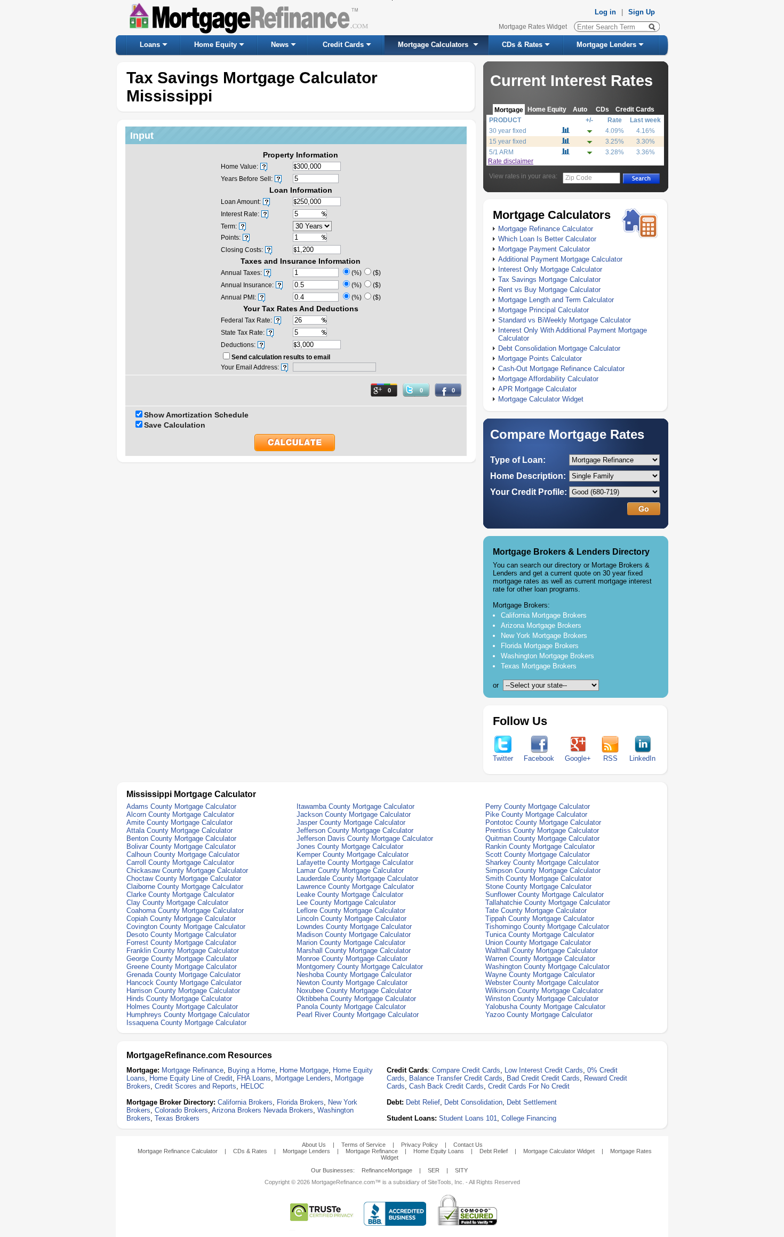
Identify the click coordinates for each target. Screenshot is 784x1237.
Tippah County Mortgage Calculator (539, 919)
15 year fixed (507, 141)
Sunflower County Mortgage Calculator (544, 895)
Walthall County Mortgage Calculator (541, 951)
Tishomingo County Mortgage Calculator (547, 927)
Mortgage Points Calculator (540, 358)
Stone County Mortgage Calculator (538, 887)
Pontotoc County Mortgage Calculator (543, 822)
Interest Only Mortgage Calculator (550, 269)
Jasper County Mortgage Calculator (351, 822)
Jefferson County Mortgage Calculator (355, 830)
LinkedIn (642, 758)
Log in (605, 12)
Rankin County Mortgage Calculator (540, 846)
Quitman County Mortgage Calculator (542, 838)
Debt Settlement (532, 1102)
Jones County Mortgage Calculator (350, 846)
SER (433, 1170)
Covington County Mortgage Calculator (185, 927)
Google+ (578, 758)
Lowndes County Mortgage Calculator (354, 927)
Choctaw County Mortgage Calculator (183, 878)
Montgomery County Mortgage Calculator (360, 967)
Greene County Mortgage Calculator (181, 967)
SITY (461, 1170)
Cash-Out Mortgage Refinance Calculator (561, 369)
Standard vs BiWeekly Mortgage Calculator (564, 320)
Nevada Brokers (288, 1110)
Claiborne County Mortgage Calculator (184, 887)
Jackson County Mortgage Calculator (354, 814)
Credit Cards (343, 45)
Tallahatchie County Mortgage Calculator (547, 903)
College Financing (528, 1118)
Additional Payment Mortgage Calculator (560, 259)
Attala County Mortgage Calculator (179, 830)
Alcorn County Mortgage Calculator (180, 814)
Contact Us (468, 1144)
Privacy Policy (419, 1144)
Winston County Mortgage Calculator (541, 999)
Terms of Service (363, 1144)
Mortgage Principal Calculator (543, 310)
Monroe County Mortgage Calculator (352, 959)
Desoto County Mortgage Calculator (181, 935)
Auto (580, 109)
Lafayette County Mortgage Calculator (355, 862)
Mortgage (508, 109)
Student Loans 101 (468, 1118)
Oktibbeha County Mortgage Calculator (356, 999)
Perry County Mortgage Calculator (537, 806)
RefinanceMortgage (387, 1170)
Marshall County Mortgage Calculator (354, 951)
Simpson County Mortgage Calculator (543, 870)
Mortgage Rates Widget (533, 26)
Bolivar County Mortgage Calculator (181, 846)
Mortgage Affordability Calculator (548, 379)
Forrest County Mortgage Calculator (181, 943)
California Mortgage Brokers (544, 615)
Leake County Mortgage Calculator (350, 895)
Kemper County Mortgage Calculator (353, 854)
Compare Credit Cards (466, 1070)
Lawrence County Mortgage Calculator (355, 887)
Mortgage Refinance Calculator (545, 229)
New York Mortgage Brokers (544, 636)
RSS (610, 758)
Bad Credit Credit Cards (543, 1078)
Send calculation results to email (280, 357)
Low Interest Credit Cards (544, 1070)
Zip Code (578, 178)
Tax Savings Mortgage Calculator (549, 279)
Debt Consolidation (473, 1102)
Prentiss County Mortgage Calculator (542, 830)
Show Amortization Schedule (196, 415)
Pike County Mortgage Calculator (536, 814)
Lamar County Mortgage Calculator (350, 870)
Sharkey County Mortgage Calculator (542, 862)
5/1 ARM (501, 152)
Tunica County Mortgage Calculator (539, 935)
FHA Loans (254, 1078)
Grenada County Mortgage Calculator (183, 975)
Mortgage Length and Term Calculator (556, 300)
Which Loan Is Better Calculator (547, 239)
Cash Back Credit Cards (446, 1086)
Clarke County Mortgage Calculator (180, 895)
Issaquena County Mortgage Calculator (186, 1023)
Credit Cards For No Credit (529, 1086)
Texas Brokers (177, 1118)
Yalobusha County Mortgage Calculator (545, 1007)
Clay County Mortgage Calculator (177, 903)
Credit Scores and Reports (195, 1086)
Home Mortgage (304, 1070)
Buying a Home (251, 1070)
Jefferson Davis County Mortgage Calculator (365, 838)
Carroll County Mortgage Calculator (180, 862)
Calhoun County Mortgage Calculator (182, 854)
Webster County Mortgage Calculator (542, 983)
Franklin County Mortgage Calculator (182, 951)
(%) (356, 273)
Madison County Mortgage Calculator (354, 935)
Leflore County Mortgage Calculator (351, 911)
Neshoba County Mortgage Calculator (354, 975)
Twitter (503, 758)
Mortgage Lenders (606, 45)
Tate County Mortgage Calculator (536, 911)
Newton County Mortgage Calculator (352, 983)
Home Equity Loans (438, 1151)
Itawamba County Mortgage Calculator (355, 806)
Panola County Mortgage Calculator (351, 1007)
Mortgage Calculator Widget (540, 399)
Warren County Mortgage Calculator (540, 959)
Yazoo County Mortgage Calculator (539, 1015)
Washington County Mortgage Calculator (547, 967)
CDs (602, 109)
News (280, 45)
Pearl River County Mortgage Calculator (358, 1015)
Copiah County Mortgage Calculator (181, 919)
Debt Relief (423, 1102)
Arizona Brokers (236, 1110)
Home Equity (215, 45)
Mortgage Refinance (192, 1070)
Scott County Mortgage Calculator (537, 854)
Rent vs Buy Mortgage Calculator (549, 290)
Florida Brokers (300, 1102)
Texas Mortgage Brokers (539, 666)
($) (377, 273)
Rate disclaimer (510, 161)
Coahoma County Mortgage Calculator (185, 911)
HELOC (252, 1086)
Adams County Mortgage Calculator (181, 806)
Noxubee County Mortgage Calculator (354, 991)
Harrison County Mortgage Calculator (183, 991)
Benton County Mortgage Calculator (181, 838)
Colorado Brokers (181, 1110)
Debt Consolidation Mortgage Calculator (559, 348)
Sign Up (641, 12)
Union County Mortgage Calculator (538, 943)
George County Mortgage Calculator (181, 959)
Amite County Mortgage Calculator (179, 822)
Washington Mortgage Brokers (547, 656)
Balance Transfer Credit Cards (455, 1078)
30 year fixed (507, 131)
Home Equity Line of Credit (191, 1078)
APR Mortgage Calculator (537, 389)
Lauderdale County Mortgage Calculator (357, 878)
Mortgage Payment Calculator (544, 249)
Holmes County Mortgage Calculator (182, 1007)
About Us (314, 1144)
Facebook (539, 758)
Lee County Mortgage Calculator (346, 903)
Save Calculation (174, 425)
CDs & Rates (522, 45)
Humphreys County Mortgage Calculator (188, 1015)
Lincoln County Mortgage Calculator (351, 919)
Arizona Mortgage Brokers (541, 625)
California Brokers (245, 1102)
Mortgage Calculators (433, 45)
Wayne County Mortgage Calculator (540, 975)
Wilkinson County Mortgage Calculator (544, 991)
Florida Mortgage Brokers (540, 646)
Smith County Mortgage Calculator (538, 878)
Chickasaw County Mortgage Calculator (187, 870)
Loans (150, 45)
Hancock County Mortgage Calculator (184, 983)
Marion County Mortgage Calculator (351, 943)
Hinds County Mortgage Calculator (179, 999)
